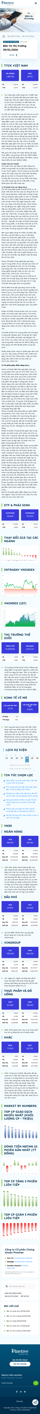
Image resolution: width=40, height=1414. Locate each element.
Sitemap (19, 1401)
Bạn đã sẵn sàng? (20, 1360)
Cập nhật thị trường (13, 36)
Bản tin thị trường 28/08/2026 (19, 1316)
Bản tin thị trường (27, 36)
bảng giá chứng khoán (13, 1293)
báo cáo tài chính (11, 1296)
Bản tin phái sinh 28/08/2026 (18, 1311)
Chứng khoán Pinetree (23, 1258)
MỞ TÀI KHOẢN (20, 1364)
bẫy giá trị (25, 1296)
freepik (21, 1272)
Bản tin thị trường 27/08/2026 (18, 1331)
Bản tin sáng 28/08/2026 (16, 1321)
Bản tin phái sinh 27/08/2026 (18, 1326)
